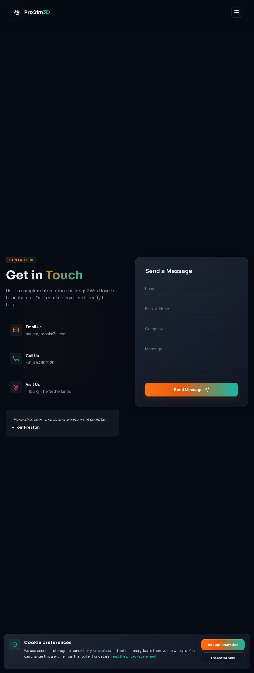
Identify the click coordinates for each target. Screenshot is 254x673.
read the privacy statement (134, 656)
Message (153, 349)
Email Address (157, 308)
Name (150, 288)
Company (154, 329)
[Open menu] (236, 12)
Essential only (223, 658)
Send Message (188, 389)
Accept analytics (223, 644)
